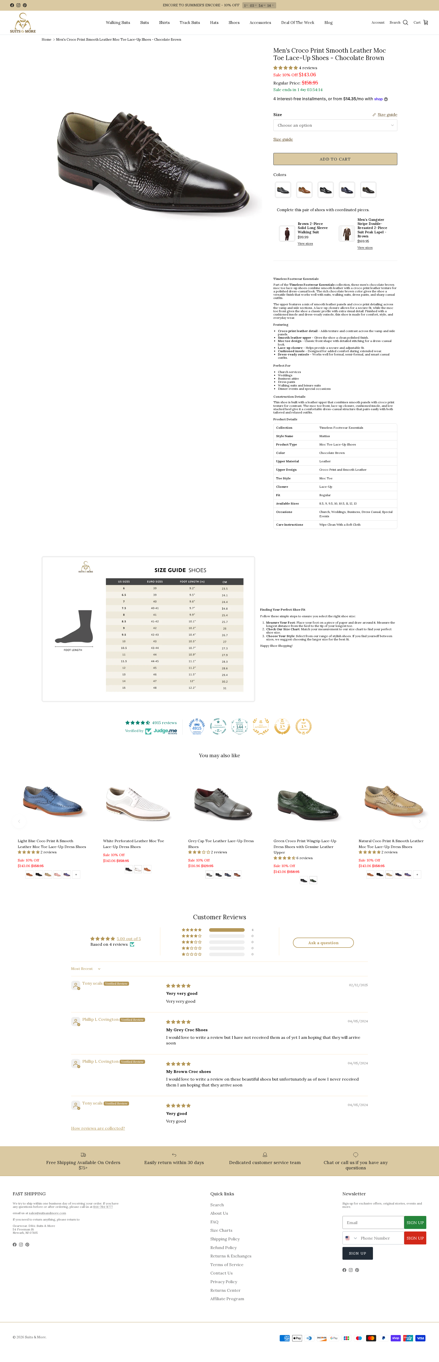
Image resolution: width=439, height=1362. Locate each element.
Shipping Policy (225, 1238)
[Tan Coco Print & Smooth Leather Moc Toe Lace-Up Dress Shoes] (29, 875)
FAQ (214, 1221)
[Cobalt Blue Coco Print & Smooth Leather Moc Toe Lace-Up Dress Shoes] (399, 875)
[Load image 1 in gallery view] (152, 157)
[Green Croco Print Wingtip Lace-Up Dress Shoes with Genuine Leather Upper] (313, 881)
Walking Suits (118, 22)
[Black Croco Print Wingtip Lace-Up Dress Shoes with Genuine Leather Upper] (304, 881)
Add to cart (335, 159)
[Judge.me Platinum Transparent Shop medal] (218, 726)
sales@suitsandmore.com (47, 1213)
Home (46, 39)
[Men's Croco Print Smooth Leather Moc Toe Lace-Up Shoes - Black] (325, 189)
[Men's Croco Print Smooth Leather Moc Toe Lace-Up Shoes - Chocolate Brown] (368, 189)
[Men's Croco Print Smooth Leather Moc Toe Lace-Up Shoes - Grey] (283, 189)
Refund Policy (223, 1247)
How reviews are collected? (98, 1128)
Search (217, 1204)
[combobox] (350, 1238)
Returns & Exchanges (231, 1255)
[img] (178, 985)
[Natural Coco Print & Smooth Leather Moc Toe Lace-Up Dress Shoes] (48, 875)
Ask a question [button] (323, 942)
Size (277, 114)
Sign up (357, 1253)
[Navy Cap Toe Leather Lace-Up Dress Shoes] (228, 875)
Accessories (260, 22)
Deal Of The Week (297, 22)
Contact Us (221, 1272)
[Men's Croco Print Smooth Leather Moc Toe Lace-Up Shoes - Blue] (347, 189)
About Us (219, 1213)
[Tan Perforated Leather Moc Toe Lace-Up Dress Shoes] (147, 870)
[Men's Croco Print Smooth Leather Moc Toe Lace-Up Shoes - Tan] (304, 189)
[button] (286, 67)
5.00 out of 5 (129, 938)
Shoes (234, 22)
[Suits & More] (23, 23)
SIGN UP (415, 1222)
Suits (144, 22)
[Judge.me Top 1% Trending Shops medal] (303, 726)
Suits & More (35, 1337)
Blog (328, 22)
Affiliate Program (227, 1298)
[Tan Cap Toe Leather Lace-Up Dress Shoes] (237, 875)
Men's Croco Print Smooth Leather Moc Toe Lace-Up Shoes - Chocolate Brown (118, 39)
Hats (214, 22)
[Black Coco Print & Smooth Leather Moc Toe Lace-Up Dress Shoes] (39, 875)
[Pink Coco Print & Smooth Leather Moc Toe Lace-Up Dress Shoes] (57, 875)
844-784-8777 (103, 1207)
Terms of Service (226, 1264)
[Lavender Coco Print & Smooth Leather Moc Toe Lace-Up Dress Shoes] (67, 875)
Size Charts (221, 1230)
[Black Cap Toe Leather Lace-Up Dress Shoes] (219, 875)
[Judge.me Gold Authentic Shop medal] (261, 726)
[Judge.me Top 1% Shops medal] (282, 726)
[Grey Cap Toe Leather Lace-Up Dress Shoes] (209, 875)
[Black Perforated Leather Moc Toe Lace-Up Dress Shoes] (129, 870)
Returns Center (225, 1290)
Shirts (164, 22)
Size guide (283, 139)
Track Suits (190, 22)
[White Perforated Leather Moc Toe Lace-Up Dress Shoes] (138, 870)
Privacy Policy (223, 1281)
